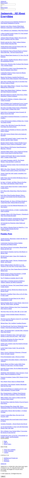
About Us (6, 459)
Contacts (6, 452)
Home (2, 2)
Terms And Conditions (9, 449)
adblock (3, 476)
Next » (8, 230)
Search (6, 2)
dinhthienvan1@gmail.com (11, 458)
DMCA (6, 442)
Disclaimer (6, 461)
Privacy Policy (7, 444)
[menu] (1, 6)
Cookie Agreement (8, 451)
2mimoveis (3, 1)
